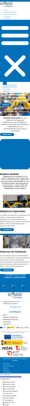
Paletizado (7, 16)
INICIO (5, 10)
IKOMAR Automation (10, 12)
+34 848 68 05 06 (15, 307)
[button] (15, 51)
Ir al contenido (5, 374)
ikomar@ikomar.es (15, 311)
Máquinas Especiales (10, 14)
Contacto (7, 18)
